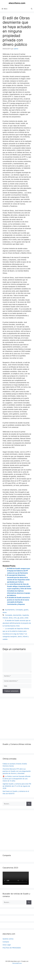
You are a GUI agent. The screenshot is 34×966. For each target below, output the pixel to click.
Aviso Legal (7, 945)
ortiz (15, 618)
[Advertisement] (17, 718)
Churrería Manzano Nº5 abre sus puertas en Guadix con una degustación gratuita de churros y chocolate (17, 771)
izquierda (25, 615)
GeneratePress (17, 963)
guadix (26, 610)
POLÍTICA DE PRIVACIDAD (12, 948)
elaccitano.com (17, 3)
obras (5, 612)
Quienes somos (8, 939)
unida (26, 618)
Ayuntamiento (10, 610)
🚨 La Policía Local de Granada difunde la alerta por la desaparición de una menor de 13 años (16, 778)
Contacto (6, 942)
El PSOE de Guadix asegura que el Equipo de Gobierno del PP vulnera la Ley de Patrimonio (18, 571)
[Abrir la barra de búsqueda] (31, 8)
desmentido (17, 615)
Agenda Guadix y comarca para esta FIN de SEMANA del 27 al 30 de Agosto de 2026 (17, 786)
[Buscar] (28, 804)
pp (18, 618)
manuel (5, 618)
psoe (22, 618)
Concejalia (19, 610)
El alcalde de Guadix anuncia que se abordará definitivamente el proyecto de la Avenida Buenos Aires (17, 623)
